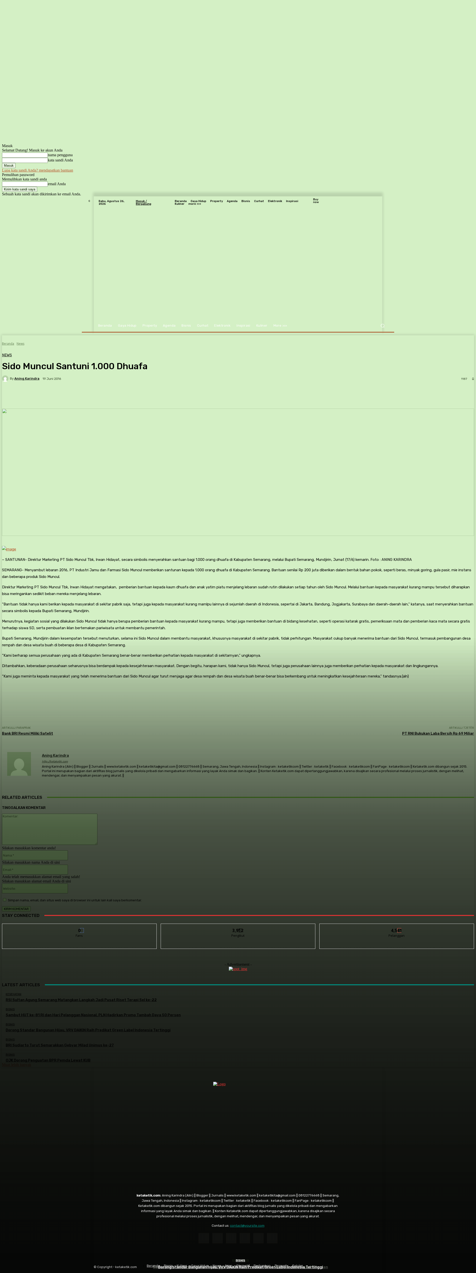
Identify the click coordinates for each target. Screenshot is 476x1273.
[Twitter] (272, 1238)
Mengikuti (238, 927)
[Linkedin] (231, 1238)
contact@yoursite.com (247, 1225)
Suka (79, 927)
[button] (382, 326)
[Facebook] (204, 1238)
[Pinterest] (245, 1238)
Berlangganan (397, 927)
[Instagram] (217, 1238)
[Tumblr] (258, 1238)
